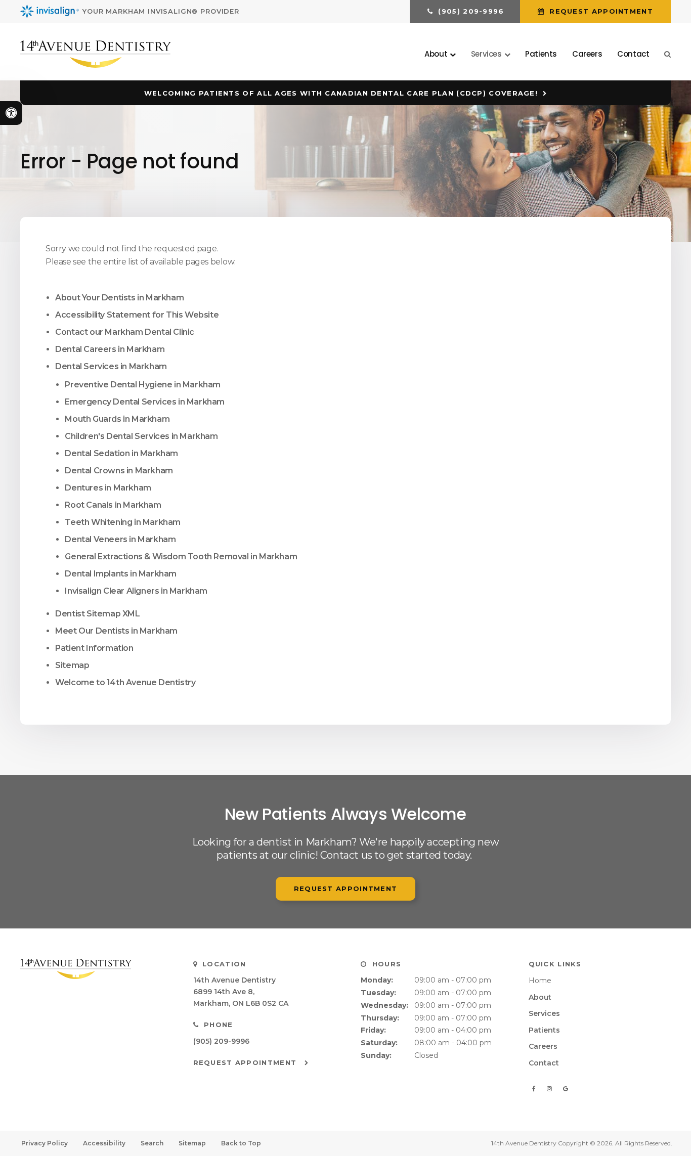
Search (152, 1143)
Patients (541, 54)
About (540, 997)
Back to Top (241, 1143)
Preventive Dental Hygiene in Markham (143, 384)
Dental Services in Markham (111, 366)
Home (540, 980)
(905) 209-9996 (221, 1041)
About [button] (435, 54)
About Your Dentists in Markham (119, 297)
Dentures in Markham (108, 488)
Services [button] (486, 54)
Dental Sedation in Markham (121, 453)
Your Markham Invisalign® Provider (160, 11)
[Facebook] (536, 1089)
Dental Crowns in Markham (118, 470)
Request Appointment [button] (600, 11)
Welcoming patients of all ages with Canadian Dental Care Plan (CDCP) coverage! (341, 93)
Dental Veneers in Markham (120, 539)
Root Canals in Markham (113, 505)
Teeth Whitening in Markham (123, 522)
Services (544, 1013)
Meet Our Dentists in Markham (116, 631)
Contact (633, 54)
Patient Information (94, 648)
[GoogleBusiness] (565, 1089)
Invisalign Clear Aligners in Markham (136, 591)
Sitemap (72, 665)
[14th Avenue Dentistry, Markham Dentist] (94, 969)
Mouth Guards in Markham (117, 419)
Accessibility (104, 1143)
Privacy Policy (44, 1143)
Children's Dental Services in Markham (141, 436)
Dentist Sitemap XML (97, 613)
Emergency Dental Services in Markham (145, 402)
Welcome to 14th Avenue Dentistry (125, 682)
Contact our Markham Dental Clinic (124, 332)
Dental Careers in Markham (109, 349)
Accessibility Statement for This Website (137, 315)
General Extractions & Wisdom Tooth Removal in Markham (181, 556)
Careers (587, 54)
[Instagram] (551, 1089)
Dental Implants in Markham (121, 574)
